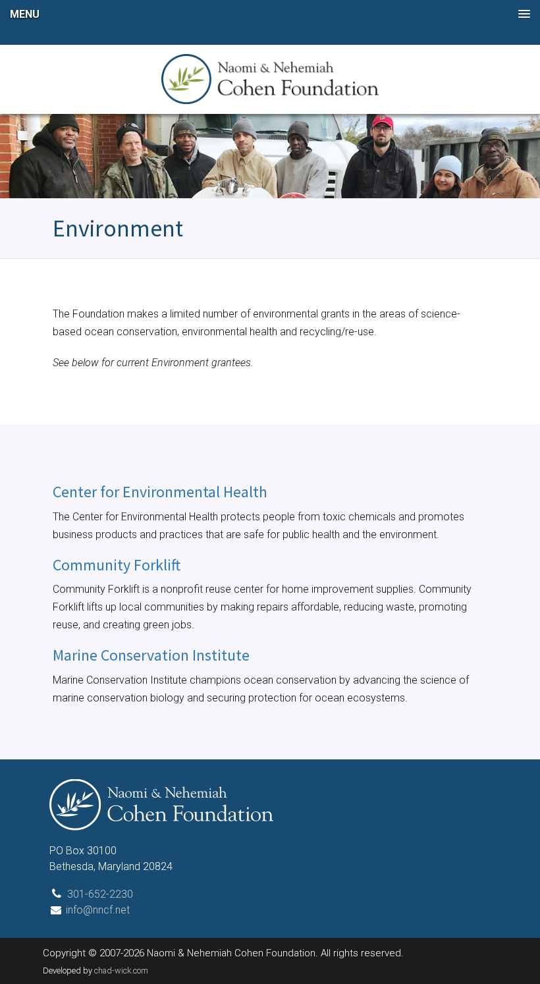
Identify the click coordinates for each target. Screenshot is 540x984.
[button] (270, 14)
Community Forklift (116, 565)
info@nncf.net (98, 910)
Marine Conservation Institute (151, 655)
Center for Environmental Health (160, 491)
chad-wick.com (121, 970)
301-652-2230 (100, 894)
